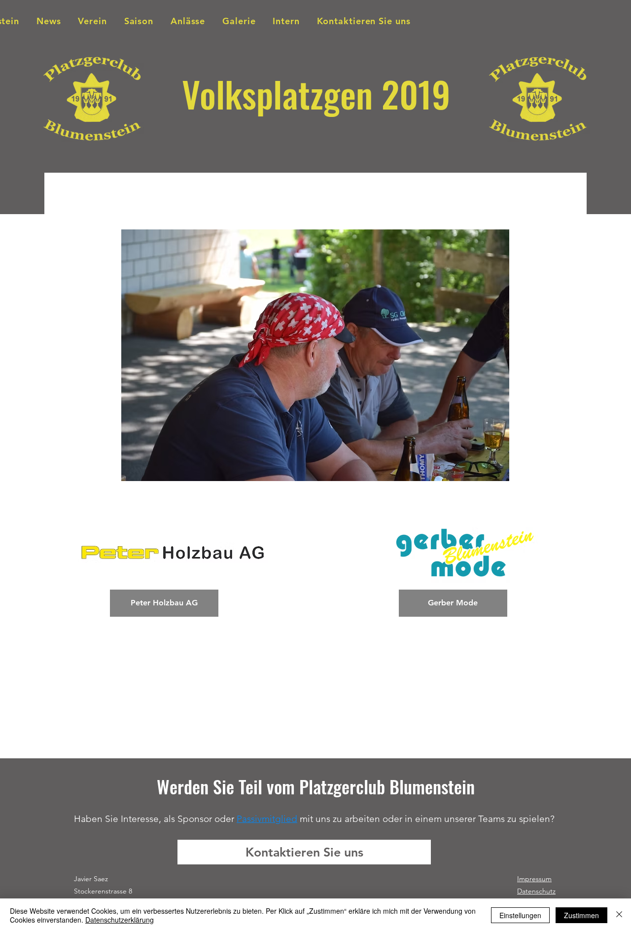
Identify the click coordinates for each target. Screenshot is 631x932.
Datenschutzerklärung (119, 920)
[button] (315, 355)
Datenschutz (536, 891)
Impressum (534, 878)
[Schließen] (619, 915)
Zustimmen (581, 915)
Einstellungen (520, 915)
